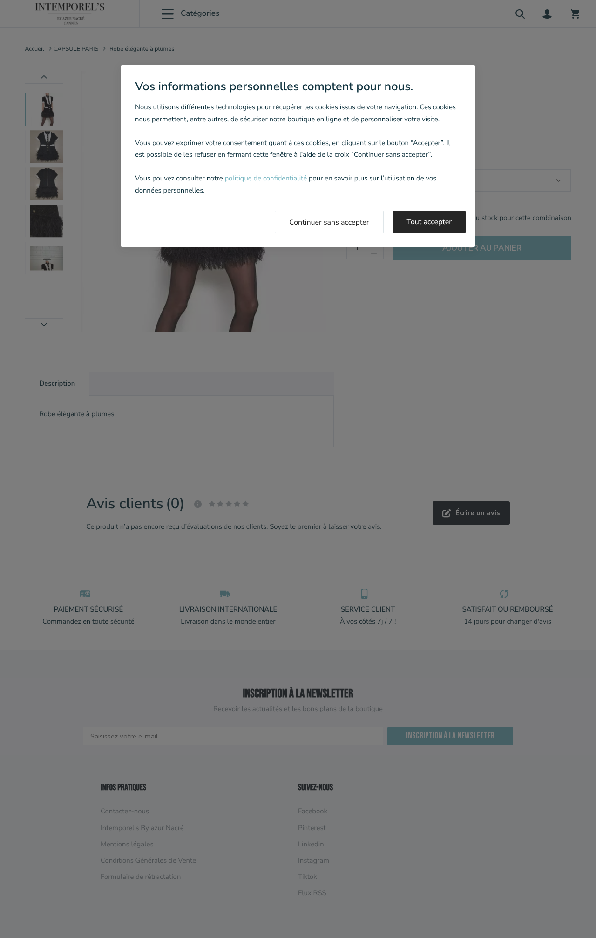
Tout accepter (429, 222)
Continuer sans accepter (329, 222)
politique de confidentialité (265, 178)
